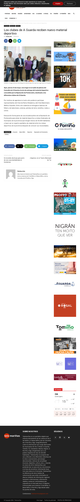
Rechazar (70, 3)
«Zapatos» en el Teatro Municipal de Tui (40, 159)
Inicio (5, 23)
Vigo (6, 18)
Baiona (14, 13)
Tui (51, 13)
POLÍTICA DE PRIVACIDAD (64, 500)
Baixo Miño (22, 132)
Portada (7, 13)
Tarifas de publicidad (50, 500)
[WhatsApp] (15, 41)
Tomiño (56, 13)
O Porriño (63, 13)
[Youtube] (68, 437)
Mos (69, 13)
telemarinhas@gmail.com (40, 494)
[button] (73, 14)
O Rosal (46, 13)
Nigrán (20, 13)
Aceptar (57, 3)
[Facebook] (6, 41)
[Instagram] (59, 437)
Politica (6, 134)
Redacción (9, 36)
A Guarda (39, 13)
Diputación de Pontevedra (41, 132)
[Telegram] (19, 41)
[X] (10, 41)
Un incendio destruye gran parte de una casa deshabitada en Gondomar (14, 160)
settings (8, 5)
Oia (33, 13)
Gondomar (27, 13)
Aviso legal (40, 500)
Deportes (12, 26)
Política (18, 26)
